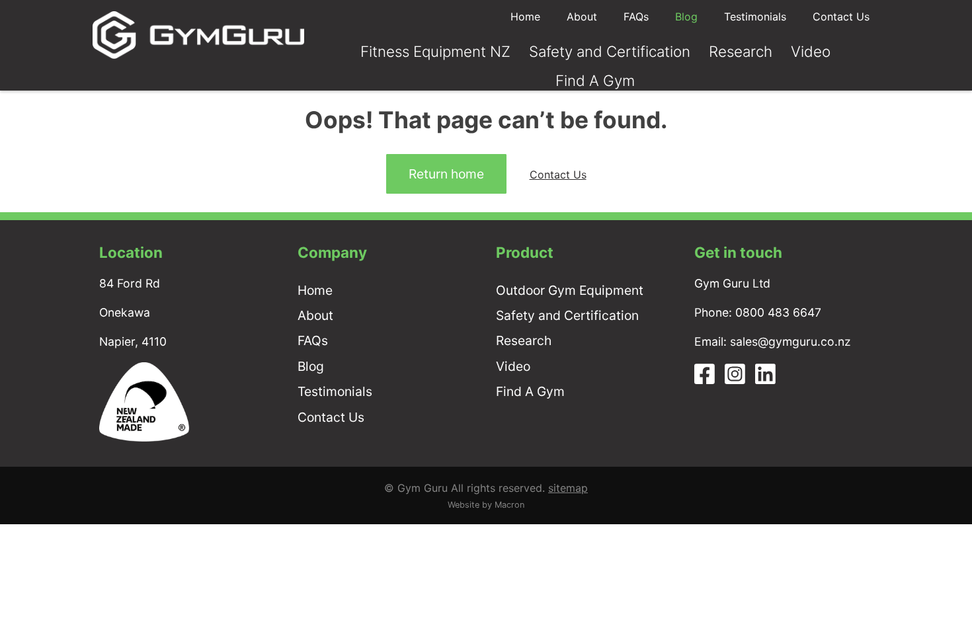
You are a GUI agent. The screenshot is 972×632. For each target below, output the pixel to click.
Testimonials (755, 16)
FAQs (636, 16)
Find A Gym (595, 80)
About (582, 16)
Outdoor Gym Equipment (569, 290)
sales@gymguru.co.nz (790, 341)
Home (525, 16)
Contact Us (841, 16)
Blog (686, 16)
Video (810, 51)
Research (740, 51)
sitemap (568, 487)
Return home (446, 174)
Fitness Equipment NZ (435, 51)
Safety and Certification (609, 51)
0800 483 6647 (778, 312)
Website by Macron (486, 505)
